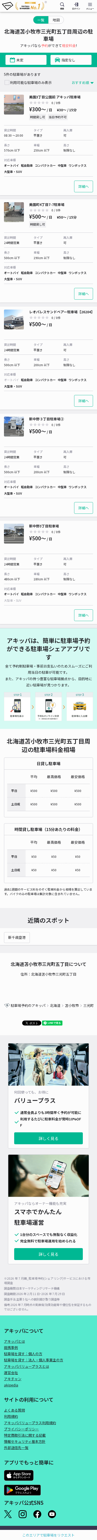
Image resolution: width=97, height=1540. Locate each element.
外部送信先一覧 (16, 1447)
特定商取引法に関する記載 (25, 1435)
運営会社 (11, 1372)
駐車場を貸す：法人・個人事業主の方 (33, 1359)
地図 (56, 19)
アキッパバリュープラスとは (26, 1366)
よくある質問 (14, 1410)
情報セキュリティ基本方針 (25, 1441)
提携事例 (11, 1347)
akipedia (11, 1384)
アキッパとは (14, 1341)
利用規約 (11, 1416)
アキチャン (12, 1378)
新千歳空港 (17, 937)
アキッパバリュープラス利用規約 (30, 1422)
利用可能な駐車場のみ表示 (31, 82)
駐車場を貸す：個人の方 (23, 1353)
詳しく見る (48, 1138)
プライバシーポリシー (21, 1428)
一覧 (40, 19)
